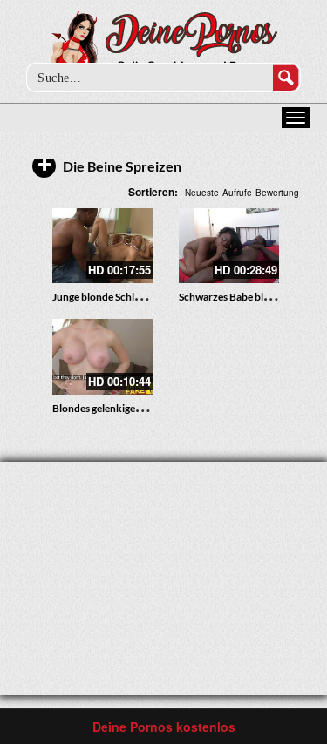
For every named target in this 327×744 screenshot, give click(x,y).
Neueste (202, 192)
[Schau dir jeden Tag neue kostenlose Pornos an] (163, 45)
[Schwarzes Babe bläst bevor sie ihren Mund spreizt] (229, 245)
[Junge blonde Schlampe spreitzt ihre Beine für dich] (102, 245)
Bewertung (277, 192)
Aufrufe (237, 192)
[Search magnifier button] (286, 77)
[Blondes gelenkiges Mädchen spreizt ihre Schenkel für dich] (102, 356)
